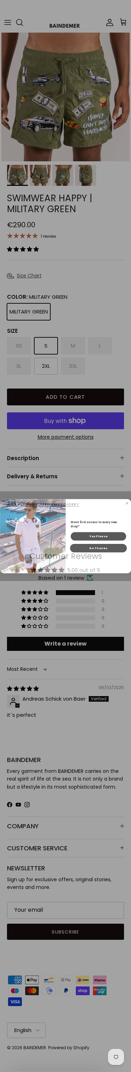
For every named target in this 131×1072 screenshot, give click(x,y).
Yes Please (98, 536)
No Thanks (98, 548)
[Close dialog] (126, 503)
